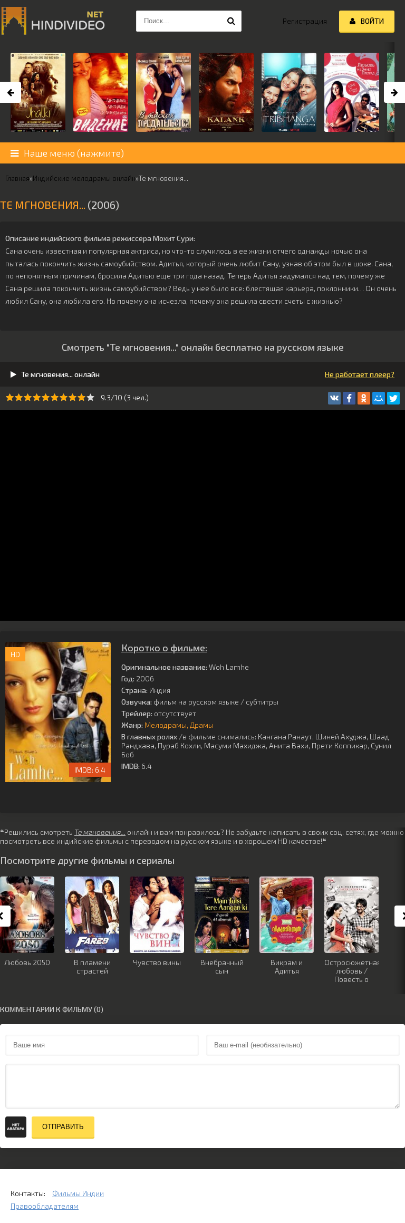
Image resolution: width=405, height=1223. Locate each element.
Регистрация (305, 20)
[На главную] (52, 21)
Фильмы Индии (78, 1193)
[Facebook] (349, 398)
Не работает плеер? (359, 374)
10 (90, 397)
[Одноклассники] (364, 398)
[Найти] (231, 21)
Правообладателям (45, 1205)
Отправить (63, 1127)
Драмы (202, 724)
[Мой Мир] (378, 398)
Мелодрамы (165, 724)
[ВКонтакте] (334, 398)
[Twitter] (393, 398)
